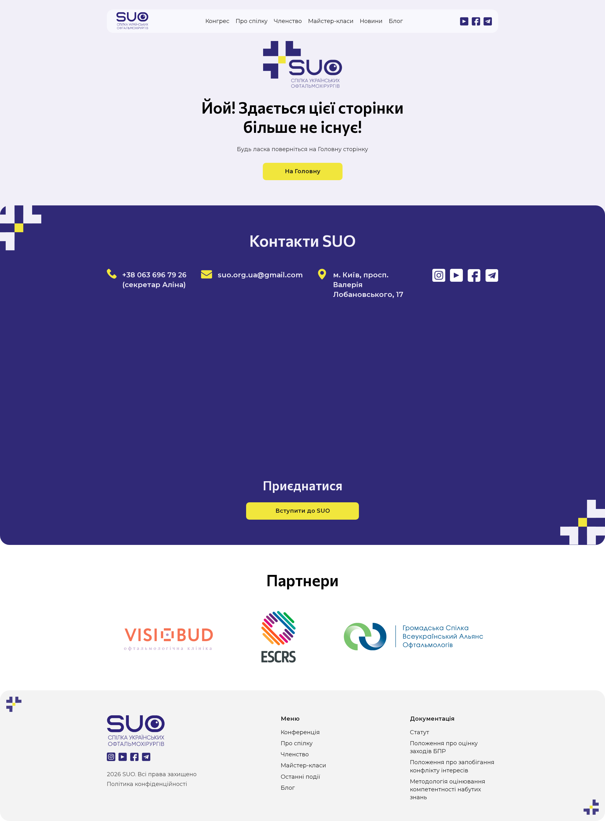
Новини (371, 21)
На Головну (302, 171)
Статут (419, 732)
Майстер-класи (331, 21)
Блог (396, 21)
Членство (288, 21)
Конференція (300, 732)
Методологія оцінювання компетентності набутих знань (447, 789)
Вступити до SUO (302, 510)
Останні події (300, 776)
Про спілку (252, 21)
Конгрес (217, 21)
